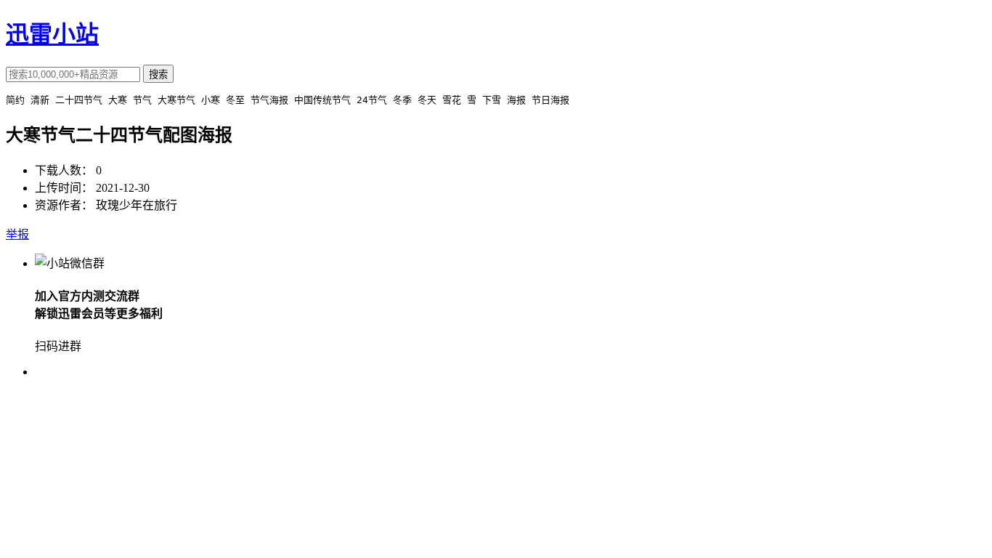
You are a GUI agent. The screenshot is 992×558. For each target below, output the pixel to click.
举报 (17, 234)
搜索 (158, 74)
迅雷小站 (52, 34)
